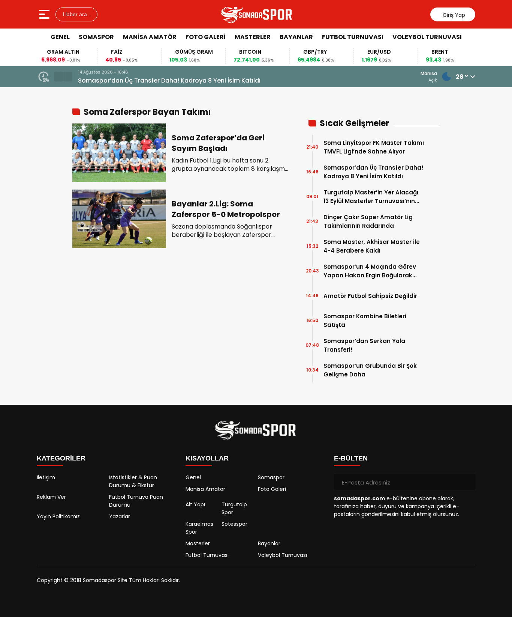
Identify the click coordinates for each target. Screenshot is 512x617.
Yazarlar (119, 516)
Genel (60, 37)
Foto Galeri (206, 37)
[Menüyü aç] (45, 14)
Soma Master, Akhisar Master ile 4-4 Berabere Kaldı (371, 246)
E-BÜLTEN (351, 458)
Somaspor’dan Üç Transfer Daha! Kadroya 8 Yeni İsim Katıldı (169, 80)
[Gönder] (466, 482)
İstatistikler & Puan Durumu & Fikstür (133, 481)
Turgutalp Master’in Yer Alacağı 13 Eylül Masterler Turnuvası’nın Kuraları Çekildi (370, 196)
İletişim (46, 477)
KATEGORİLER (61, 458)
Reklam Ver (51, 497)
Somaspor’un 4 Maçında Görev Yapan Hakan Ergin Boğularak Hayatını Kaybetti (369, 271)
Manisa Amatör (150, 37)
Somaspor (96, 37)
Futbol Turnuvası (352, 37)
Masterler (253, 37)
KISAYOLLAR (207, 458)
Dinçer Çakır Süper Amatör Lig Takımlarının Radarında (368, 221)
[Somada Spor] (257, 14)
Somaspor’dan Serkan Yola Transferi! (364, 345)
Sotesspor (234, 524)
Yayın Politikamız (58, 516)
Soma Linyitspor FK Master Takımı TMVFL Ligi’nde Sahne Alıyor (373, 147)
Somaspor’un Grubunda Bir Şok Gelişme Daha (370, 370)
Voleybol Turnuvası (427, 37)
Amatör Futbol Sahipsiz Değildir (370, 296)
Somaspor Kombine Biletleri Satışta (364, 320)
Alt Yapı (195, 504)
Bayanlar (296, 37)
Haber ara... (76, 14)
